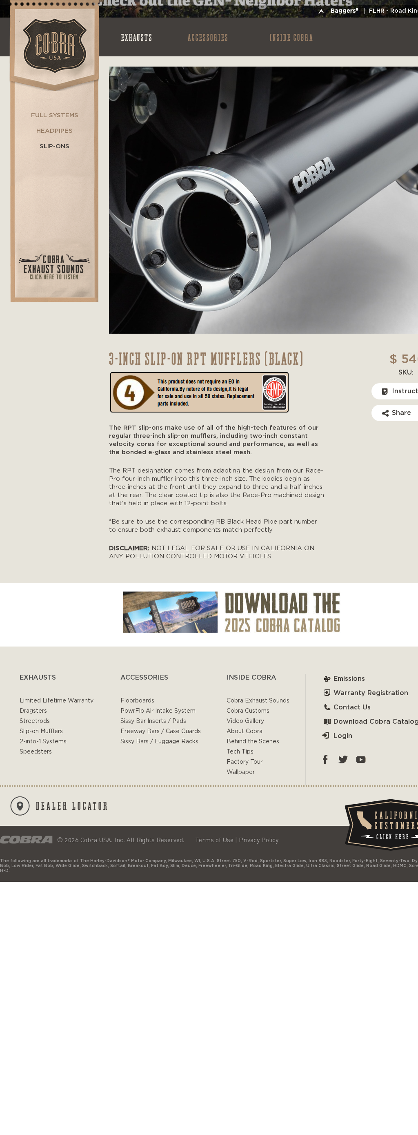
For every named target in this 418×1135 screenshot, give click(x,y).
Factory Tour (244, 762)
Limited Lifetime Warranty (56, 701)
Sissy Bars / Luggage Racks (159, 742)
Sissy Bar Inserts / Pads (153, 721)
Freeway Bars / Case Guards (160, 731)
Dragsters (33, 711)
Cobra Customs (248, 711)
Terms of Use (214, 840)
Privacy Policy (258, 840)
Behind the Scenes (253, 742)
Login (343, 736)
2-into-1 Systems (43, 742)
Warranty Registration (371, 693)
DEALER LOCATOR (72, 805)
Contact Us (352, 707)
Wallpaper (241, 772)
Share (401, 413)
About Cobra (244, 731)
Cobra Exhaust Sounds (258, 701)
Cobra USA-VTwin (53, 45)
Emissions (349, 679)
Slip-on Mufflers (41, 731)
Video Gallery (245, 721)
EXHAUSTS (137, 37)
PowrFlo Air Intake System (158, 711)
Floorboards (137, 701)
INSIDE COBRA (292, 37)
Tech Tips (240, 752)
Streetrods (35, 721)
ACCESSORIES (208, 37)
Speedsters (36, 752)
